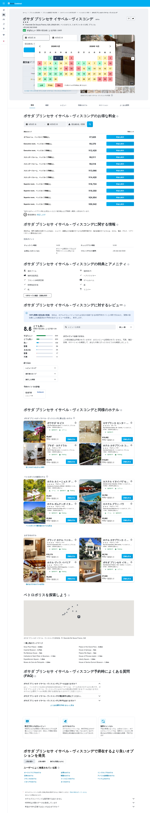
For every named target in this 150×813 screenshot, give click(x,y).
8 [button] (50, 63)
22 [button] (50, 74)
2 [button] (55, 58)
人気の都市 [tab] (42, 761)
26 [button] (71, 74)
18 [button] (66, 68)
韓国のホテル (65, 775)
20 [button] (40, 74)
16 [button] (56, 68)
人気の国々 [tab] (29, 761)
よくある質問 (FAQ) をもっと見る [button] (62, 705)
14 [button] (45, 68)
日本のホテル (28, 775)
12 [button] (71, 63)
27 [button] (40, 79)
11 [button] (66, 63)
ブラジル (32, 12)
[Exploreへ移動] (4, 28)
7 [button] (45, 63)
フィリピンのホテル (68, 778)
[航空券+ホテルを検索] (4, 24)
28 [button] (45, 79)
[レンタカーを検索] (4, 19)
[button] (3, 3)
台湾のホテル (65, 772)
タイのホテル (65, 782)
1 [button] (50, 58)
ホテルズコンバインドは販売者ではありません (43, 798)
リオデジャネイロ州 (66, 12)
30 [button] (56, 79)
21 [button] (45, 74)
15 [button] (50, 68)
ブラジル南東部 (47, 12)
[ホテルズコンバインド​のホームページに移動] (15, 3)
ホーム (25, 12)
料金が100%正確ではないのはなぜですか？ (42, 806)
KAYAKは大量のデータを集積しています (41, 802)
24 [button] (61, 74)
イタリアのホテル (30, 782)
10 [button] (61, 63)
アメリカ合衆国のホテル (106, 775)
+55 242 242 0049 (30, 27)
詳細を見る (71, 439)
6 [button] (39, 63)
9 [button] (55, 63)
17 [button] (61, 68)
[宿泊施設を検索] (4, 15)
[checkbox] (35, 394)
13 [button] (40, 68)
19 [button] (71, 68)
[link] (35, 467)
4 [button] (66, 58)
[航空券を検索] (4, 10)
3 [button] (60, 58)
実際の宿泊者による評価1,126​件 (49, 30)
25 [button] (66, 74)
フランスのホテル (30, 778)
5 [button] (71, 58)
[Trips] (4, 35)
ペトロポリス (83, 12)
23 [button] (56, 74)
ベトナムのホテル (104, 778)
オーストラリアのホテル (32, 772)
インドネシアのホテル (105, 772)
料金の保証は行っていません (78, 792)
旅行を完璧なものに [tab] (57, 761)
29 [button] (50, 79)
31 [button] (110, 79)
